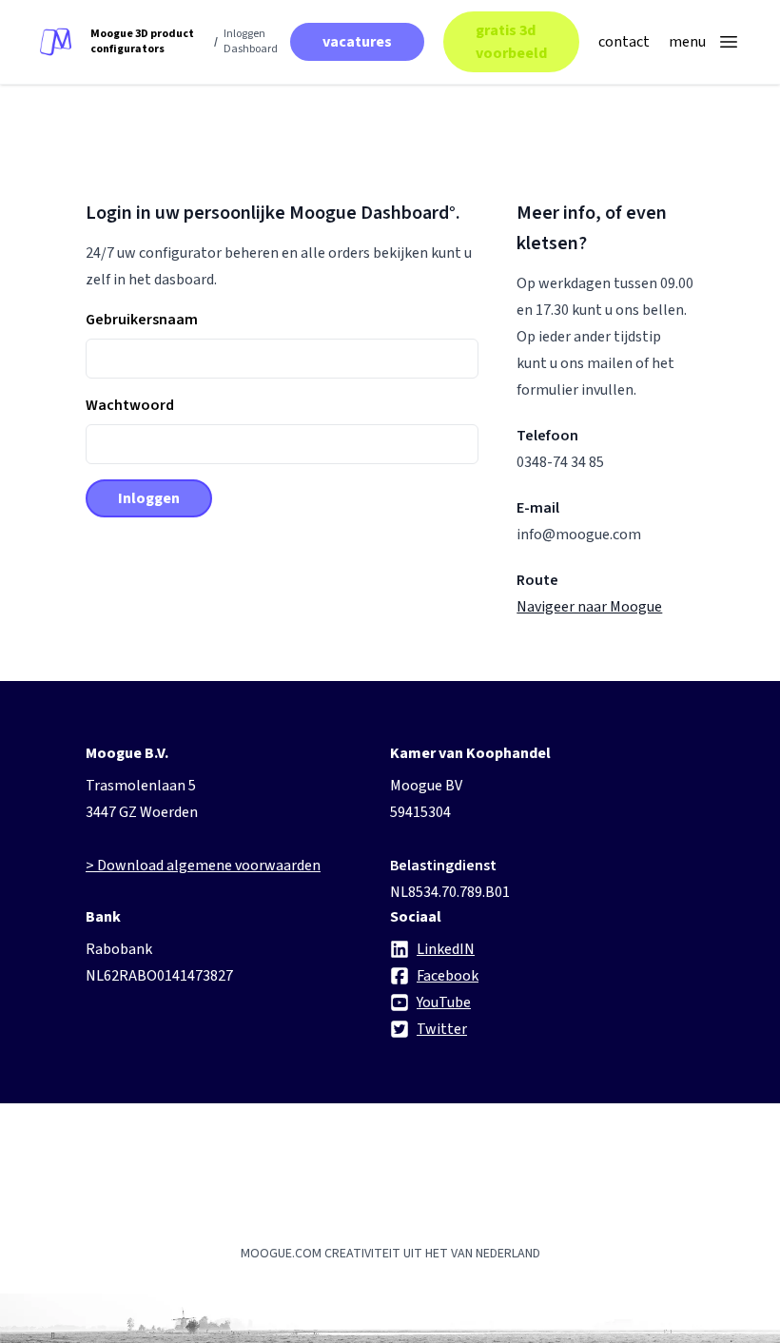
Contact (624, 41)
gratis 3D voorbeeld (511, 42)
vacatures (357, 41)
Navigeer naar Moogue (589, 606)
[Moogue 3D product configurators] (55, 42)
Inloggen (149, 498)
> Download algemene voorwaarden (203, 865)
